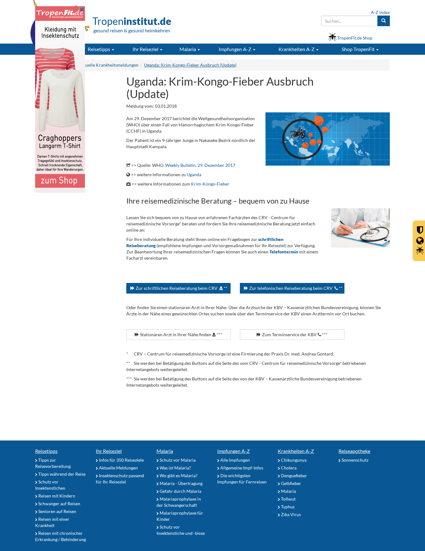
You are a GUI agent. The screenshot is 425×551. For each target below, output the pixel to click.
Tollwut (288, 499)
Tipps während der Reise (61, 474)
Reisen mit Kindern (56, 495)
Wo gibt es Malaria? (178, 475)
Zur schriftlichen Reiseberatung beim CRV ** (181, 288)
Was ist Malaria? (175, 467)
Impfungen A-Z (233, 451)
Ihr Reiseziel (109, 451)
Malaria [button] (188, 49)
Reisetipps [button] (99, 49)
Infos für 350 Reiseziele (121, 460)
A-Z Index (380, 12)
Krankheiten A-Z (296, 451)
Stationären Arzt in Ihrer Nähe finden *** (180, 334)
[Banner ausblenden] (82, 9)
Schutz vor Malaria (177, 460)
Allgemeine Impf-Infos (241, 467)
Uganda (194, 174)
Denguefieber (293, 475)
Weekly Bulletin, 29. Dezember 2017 (200, 165)
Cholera (288, 467)
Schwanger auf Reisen (58, 503)
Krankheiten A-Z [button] (296, 49)
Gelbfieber (290, 483)
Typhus (287, 506)
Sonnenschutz (354, 460)
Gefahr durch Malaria (180, 491)
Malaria (164, 451)
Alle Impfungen (234, 460)
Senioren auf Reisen (56, 511)
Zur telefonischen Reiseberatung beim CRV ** (295, 288)
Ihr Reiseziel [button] (146, 49)
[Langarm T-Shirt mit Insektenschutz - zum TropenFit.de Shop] (60, 99)
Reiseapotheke (354, 451)
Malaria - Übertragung (181, 483)
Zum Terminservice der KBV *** (294, 334)
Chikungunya (293, 460)
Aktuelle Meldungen (118, 467)
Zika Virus (290, 514)
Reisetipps (46, 451)
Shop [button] (358, 49)
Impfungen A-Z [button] (235, 49)
